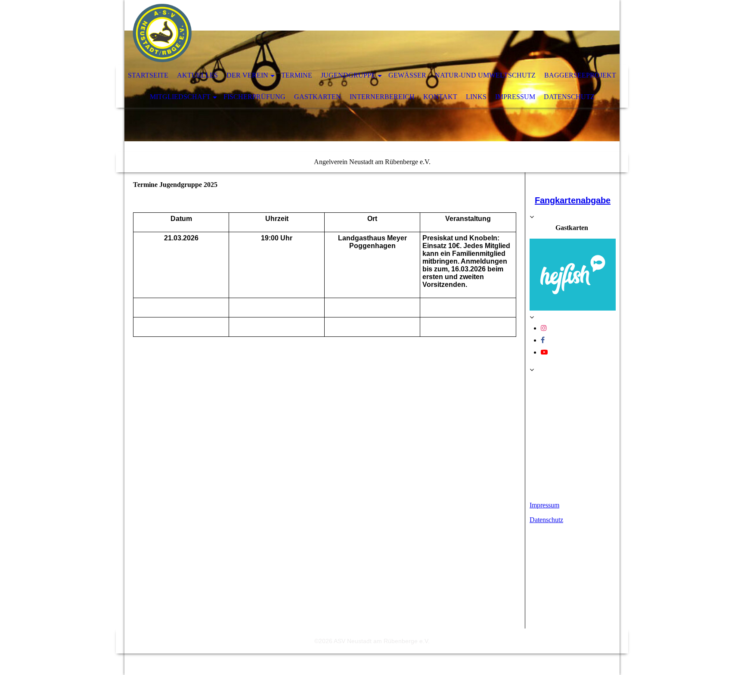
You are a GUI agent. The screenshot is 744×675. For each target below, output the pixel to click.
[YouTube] (544, 352)
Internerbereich (382, 96)
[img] (346, 32)
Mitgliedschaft (180, 96)
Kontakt (440, 96)
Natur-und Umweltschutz (485, 75)
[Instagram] (544, 328)
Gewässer (407, 75)
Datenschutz (569, 96)
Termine (296, 75)
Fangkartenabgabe (573, 200)
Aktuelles (197, 75)
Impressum (515, 96)
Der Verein (247, 75)
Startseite (148, 75)
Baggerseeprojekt (580, 75)
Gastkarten (317, 96)
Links (476, 96)
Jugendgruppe (348, 75)
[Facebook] (543, 340)
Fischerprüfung (254, 96)
